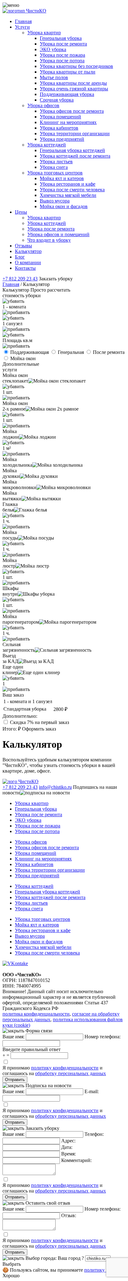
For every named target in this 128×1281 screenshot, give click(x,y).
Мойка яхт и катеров (62, 178)
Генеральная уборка (61, 38)
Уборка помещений (60, 116)
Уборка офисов (43, 105)
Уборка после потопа (62, 60)
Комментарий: (76, 1160)
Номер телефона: (103, 1036)
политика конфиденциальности (36, 1014)
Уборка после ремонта (63, 43)
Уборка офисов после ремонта (72, 111)
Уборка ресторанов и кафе (67, 184)
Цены (21, 212)
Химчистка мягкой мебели (68, 195)
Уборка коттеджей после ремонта (75, 156)
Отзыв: (68, 1215)
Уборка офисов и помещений (58, 234)
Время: (68, 1153)
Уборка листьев (56, 161)
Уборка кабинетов (59, 128)
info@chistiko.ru (55, 787)
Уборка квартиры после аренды (73, 83)
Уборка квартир (44, 32)
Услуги (22, 27)
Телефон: (94, 1134)
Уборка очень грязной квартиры (74, 88)
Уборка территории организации (75, 133)
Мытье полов (54, 77)
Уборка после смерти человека (72, 189)
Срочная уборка (57, 99)
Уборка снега (54, 167)
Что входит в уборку (49, 240)
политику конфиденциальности (64, 1067)
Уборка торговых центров (55, 172)
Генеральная (71, 352)
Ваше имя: (13, 1036)
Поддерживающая (30, 352)
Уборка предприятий (62, 139)
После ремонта (109, 352)
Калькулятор (28, 251)
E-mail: (92, 1091)
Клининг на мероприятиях (68, 122)
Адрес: (68, 1140)
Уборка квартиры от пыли (67, 71)
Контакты (25, 268)
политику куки (100, 1270)
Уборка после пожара (62, 55)
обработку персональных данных (70, 1073)
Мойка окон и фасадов (64, 206)
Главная (23, 21)
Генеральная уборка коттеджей (72, 150)
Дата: (66, 1147)
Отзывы (23, 245)
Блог (20, 257)
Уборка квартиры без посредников (76, 66)
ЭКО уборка (53, 49)
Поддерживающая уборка (67, 94)
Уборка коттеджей (46, 144)
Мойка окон (23, 358)
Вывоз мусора (55, 200)
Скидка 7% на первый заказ (39, 722)
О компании (28, 262)
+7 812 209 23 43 (20, 278)
